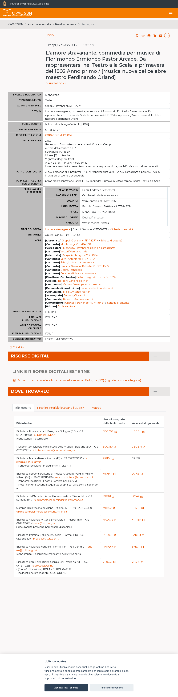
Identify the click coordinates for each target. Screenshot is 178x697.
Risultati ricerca (65, 24)
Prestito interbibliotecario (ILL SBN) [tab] (61, 407)
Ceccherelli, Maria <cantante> (78, 273)
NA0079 (110, 519)
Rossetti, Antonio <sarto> (78, 299)
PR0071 (109, 535)
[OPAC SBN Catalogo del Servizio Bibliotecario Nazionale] (7, 13)
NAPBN (138, 519)
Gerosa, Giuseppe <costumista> (82, 284)
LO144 (137, 496)
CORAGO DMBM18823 (59, 135)
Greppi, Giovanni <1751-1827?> (80, 240)
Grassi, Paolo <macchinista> (97, 288)
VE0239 (109, 562)
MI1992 (109, 508)
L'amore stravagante (57, 229)
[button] (143, 36)
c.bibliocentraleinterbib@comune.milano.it (41, 511)
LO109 (137, 473)
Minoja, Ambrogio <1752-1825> (80, 255)
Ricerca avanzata (39, 24)
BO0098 (110, 431)
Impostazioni (68, 678)
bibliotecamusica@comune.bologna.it (55, 450)
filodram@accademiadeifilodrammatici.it (58, 500)
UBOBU (138, 431)
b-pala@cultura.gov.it (46, 538)
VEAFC (138, 562)
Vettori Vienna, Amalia (73, 251)
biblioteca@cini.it (43, 565)
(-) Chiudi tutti (18, 347)
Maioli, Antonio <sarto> (76, 291)
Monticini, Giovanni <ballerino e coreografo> (89, 247)
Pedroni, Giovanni (74, 295)
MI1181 (108, 496)
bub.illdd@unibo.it (44, 435)
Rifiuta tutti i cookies (112, 687)
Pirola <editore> (67, 306)
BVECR (138, 546)
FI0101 (108, 458)
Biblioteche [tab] (23, 407)
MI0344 (109, 473)
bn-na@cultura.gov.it (45, 523)
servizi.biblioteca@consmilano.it (74, 477)
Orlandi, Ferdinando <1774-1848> (85, 302)
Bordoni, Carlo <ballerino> (73, 280)
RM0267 (110, 546)
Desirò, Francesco (71, 269)
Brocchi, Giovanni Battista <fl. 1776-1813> (85, 266)
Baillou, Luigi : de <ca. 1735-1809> (96, 277)
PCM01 (138, 508)
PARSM (138, 535)
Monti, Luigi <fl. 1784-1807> (77, 244)
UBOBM (138, 446)
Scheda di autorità (122, 229)
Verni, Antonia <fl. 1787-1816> (77, 258)
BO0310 (109, 446)
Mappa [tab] (96, 407)
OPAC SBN (15, 24)
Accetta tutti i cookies (66, 687)
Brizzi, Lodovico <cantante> (77, 262)
